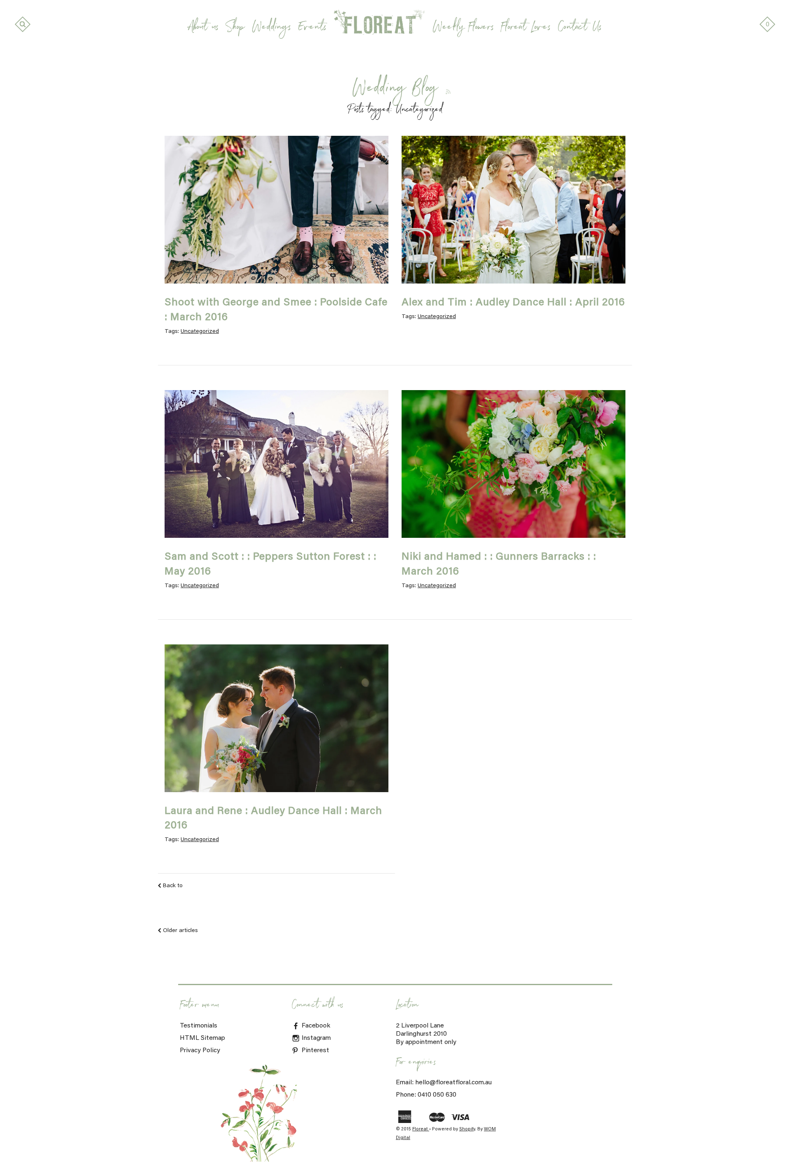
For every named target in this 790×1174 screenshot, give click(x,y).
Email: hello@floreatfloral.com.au (444, 1082)
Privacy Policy (200, 1050)
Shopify (467, 1129)
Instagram (315, 1038)
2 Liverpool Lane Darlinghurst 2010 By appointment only (426, 1034)
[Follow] (448, 91)
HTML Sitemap (202, 1038)
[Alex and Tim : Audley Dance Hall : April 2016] (513, 210)
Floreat (420, 1129)
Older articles (180, 931)
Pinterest (314, 1050)
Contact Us (580, 28)
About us (203, 28)
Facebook (315, 1026)
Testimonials (198, 1026)
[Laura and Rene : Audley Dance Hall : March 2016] (276, 718)
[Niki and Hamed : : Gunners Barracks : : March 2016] (513, 464)
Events (312, 28)
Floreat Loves (526, 28)
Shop (235, 28)
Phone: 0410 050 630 (426, 1095)
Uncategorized (200, 332)
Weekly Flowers (463, 28)
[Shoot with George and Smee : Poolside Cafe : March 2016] (276, 210)
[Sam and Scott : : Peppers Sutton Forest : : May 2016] (276, 464)
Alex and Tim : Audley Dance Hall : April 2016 (513, 303)
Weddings (271, 28)
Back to (173, 886)
